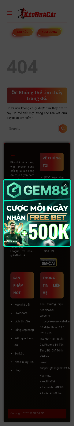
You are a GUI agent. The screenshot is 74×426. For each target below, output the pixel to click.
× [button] (65, 185)
